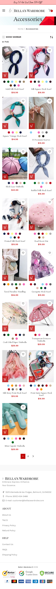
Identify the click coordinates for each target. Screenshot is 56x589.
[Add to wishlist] (23, 50)
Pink (7, 42)
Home (20, 29)
